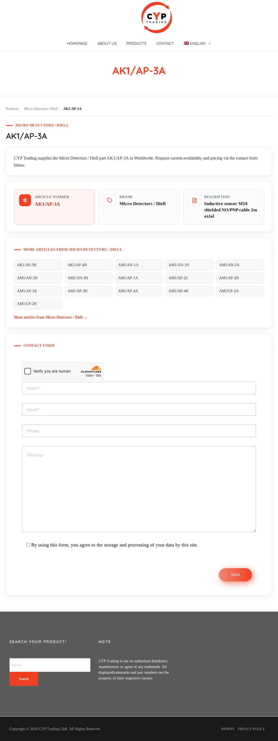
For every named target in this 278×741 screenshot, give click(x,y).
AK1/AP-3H (26, 265)
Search (24, 679)
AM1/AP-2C (178, 278)
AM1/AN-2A (229, 265)
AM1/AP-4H (178, 291)
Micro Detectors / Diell (41, 109)
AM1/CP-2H (27, 304)
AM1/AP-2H (229, 278)
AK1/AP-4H (77, 265)
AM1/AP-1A (128, 278)
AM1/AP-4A (128, 291)
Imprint (228, 729)
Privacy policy (251, 729)
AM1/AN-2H (27, 278)
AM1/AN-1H (179, 265)
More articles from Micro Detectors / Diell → (50, 317)
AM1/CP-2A (229, 291)
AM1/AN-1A (128, 265)
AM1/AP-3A (27, 291)
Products (12, 109)
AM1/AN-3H (78, 278)
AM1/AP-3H (77, 291)
